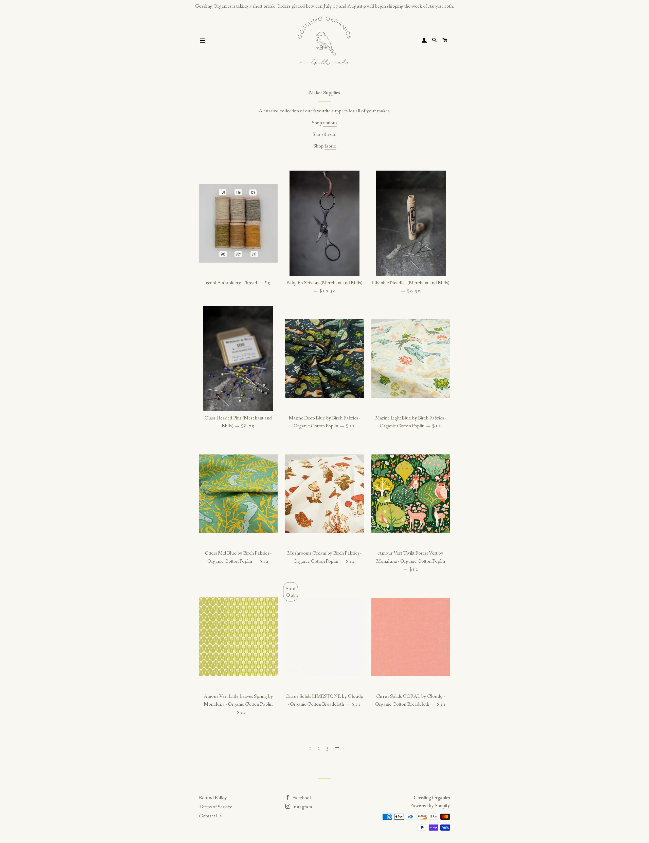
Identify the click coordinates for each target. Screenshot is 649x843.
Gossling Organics (432, 798)
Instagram (301, 807)
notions (330, 123)
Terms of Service (215, 807)
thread (330, 134)
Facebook (301, 798)
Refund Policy (213, 798)
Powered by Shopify (430, 805)
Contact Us (210, 816)
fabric (330, 146)
